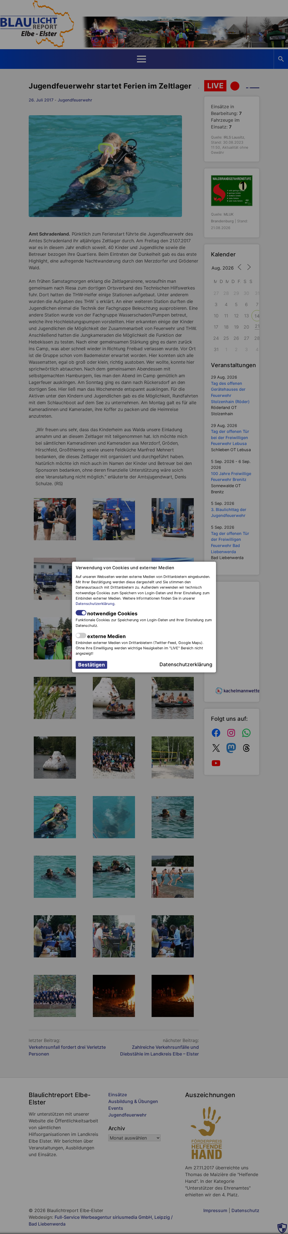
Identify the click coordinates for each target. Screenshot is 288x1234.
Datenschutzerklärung (95, 604)
